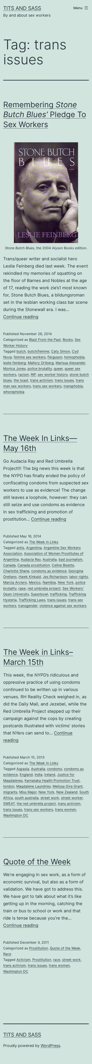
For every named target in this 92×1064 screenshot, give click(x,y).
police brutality (40, 368)
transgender (27, 605)
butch (21, 351)
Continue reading (20, 316)
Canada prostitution (34, 565)
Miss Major (28, 792)
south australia (27, 798)
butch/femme (38, 351)
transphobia (73, 386)
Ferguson (54, 357)
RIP (33, 374)
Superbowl (39, 594)
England (26, 774)
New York (66, 582)
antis (20, 548)
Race (7, 954)
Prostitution (38, 948)
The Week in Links (43, 542)
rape (22, 588)
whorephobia (13, 392)
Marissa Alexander (70, 363)
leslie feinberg (14, 363)
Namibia (49, 582)
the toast (21, 380)
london (8, 786)
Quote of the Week (37, 861)
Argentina (34, 548)
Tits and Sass (22, 8)
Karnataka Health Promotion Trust (52, 780)
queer (58, 368)
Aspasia (22, 769)
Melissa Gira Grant (68, 786)
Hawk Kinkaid (30, 576)
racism (23, 374)
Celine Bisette (63, 565)
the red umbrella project (36, 803)
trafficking (58, 594)
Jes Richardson (55, 576)
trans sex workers (47, 386)
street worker (72, 798)
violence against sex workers (62, 605)
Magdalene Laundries (33, 786)
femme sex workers (30, 357)
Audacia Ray (31, 559)
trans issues (64, 380)
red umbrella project (44, 588)
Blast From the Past (45, 339)
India (38, 774)
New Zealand (66, 792)
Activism (23, 959)
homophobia (74, 357)
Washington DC (15, 815)
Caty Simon (60, 351)
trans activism (41, 380)
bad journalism (70, 559)
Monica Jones (14, 368)
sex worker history (53, 374)
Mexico (35, 582)
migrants (10, 792)
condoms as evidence (49, 571)
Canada (9, 565)
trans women (65, 809)
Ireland (49, 774)
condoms (54, 769)
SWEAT (9, 803)
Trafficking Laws (32, 600)
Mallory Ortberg (41, 363)
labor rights (78, 576)
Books (68, 339)
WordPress (50, 1045)
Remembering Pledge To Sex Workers (44, 114)
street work (49, 798)
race (56, 959)
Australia (50, 559)
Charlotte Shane (16, 571)
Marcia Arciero (15, 582)
